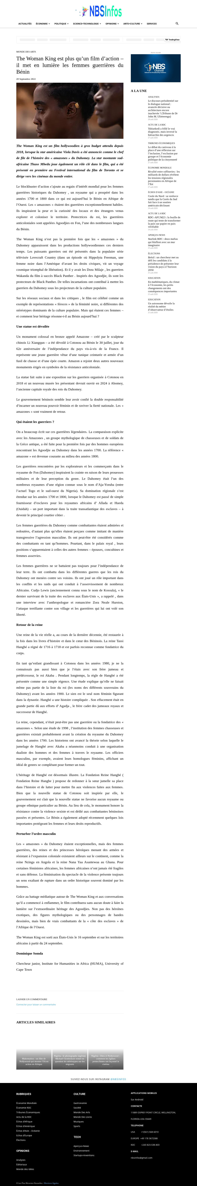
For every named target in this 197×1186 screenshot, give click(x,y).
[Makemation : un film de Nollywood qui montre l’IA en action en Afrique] (34, 1048)
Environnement (81, 1150)
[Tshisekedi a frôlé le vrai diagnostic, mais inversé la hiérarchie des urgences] (138, 131)
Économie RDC (23, 1107)
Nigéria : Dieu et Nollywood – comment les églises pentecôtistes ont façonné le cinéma (105, 1060)
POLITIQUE (60, 23)
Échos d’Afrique (24, 1121)
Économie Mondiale (160, 168)
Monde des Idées (25, 1169)
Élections (154, 254)
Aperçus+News (156, 235)
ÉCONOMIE (42, 23)
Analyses (153, 97)
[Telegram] (101, 982)
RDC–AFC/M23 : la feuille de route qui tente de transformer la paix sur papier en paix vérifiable (164, 222)
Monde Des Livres (83, 1116)
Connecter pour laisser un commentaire (36, 1004)
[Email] (94, 982)
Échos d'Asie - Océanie (161, 192)
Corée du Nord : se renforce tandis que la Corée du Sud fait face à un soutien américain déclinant (163, 201)
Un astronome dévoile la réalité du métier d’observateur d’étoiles (161, 306)
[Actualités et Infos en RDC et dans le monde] (98, 10)
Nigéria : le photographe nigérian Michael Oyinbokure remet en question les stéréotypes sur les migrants (70, 1060)
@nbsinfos (118, 1079)
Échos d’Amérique (25, 1126)
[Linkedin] (87, 982)
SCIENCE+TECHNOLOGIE (86, 23)
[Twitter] (66, 982)
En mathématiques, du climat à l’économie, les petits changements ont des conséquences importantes (163, 286)
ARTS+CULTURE (131, 23)
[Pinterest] (73, 982)
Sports (77, 1126)
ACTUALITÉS (25, 23)
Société (77, 1107)
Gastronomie (80, 1103)
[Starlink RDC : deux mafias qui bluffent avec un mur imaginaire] (138, 241)
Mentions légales (51, 1183)
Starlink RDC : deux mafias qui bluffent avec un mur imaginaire (163, 242)
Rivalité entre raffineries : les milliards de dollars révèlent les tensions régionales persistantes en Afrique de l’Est (164, 178)
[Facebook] (59, 982)
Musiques (79, 1121)
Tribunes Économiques (161, 143)
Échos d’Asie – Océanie (28, 1130)
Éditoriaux (21, 1164)
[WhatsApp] (80, 982)
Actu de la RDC (157, 125)
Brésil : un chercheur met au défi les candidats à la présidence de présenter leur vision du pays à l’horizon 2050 (163, 264)
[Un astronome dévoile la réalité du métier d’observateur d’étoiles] (138, 305)
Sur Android (137, 1099)
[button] (177, 23)
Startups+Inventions (84, 1155)
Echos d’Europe (24, 1135)
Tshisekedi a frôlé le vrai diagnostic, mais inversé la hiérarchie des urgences (162, 131)
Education (154, 278)
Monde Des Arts (26, 52)
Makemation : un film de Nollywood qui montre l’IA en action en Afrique (33, 1061)
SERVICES (152, 23)
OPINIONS (111, 23)
